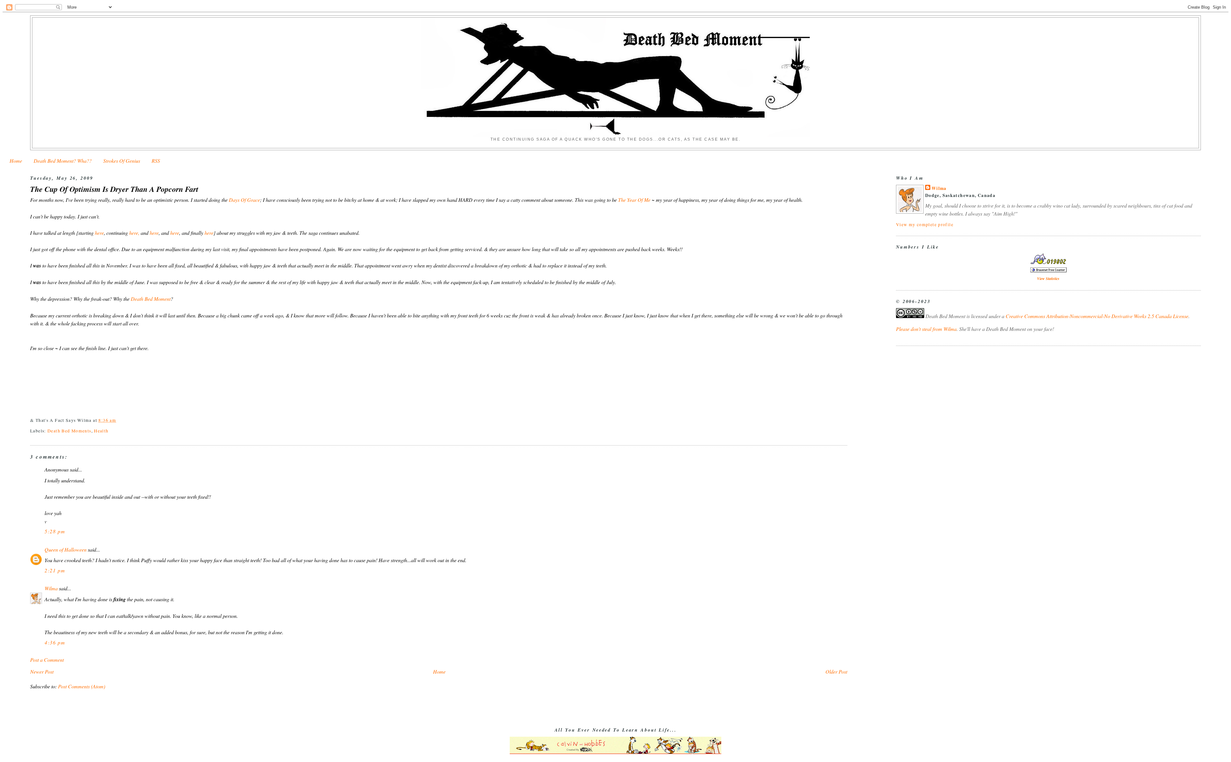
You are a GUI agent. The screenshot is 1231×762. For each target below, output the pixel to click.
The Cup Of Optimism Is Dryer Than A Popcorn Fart (114, 189)
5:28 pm (55, 531)
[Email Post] (118, 420)
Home (16, 160)
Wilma (51, 588)
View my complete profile (924, 224)
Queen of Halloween (66, 549)
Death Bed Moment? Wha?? (63, 160)
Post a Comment (47, 659)
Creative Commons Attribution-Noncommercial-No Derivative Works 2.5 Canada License (1097, 316)
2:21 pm (55, 570)
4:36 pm (55, 642)
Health (101, 431)
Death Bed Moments (69, 431)
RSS (156, 160)
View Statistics (1048, 278)
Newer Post (42, 671)
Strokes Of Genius (121, 160)
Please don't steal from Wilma (926, 328)
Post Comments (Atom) (81, 686)
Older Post (836, 671)
